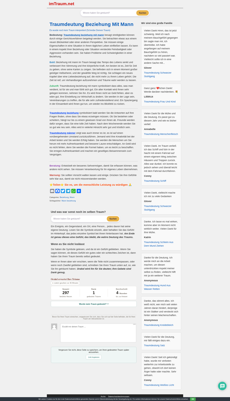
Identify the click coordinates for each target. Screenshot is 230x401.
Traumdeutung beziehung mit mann (83, 35)
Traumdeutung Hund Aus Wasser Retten (157, 287)
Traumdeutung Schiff (155, 181)
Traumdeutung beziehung (64, 113)
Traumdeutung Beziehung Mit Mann (92, 24)
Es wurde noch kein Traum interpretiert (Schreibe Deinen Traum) (80, 30)
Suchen (142, 13)
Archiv (103, 397)
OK (193, 399)
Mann (72, 197)
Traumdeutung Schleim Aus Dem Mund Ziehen (158, 244)
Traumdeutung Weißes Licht (159, 385)
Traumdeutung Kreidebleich (158, 325)
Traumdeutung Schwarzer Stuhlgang (157, 74)
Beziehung (64, 197)
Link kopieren (93, 357)
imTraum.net (61, 3)
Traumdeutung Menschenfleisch (161, 134)
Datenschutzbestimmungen (118, 397)
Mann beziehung (69, 201)
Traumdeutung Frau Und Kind (160, 101)
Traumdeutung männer (62, 133)
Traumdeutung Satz (154, 345)
